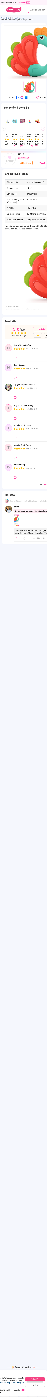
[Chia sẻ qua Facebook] (26, 97)
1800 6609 (21, 2)
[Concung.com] (13, 10)
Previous (5, 131)
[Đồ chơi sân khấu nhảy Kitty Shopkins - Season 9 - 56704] (22, 121)
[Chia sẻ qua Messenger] (21, 97)
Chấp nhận (35, 1379)
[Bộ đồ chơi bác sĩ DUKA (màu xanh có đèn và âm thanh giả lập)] (14, 121)
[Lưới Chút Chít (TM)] (7, 121)
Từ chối (35, 1385)
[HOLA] (9, 159)
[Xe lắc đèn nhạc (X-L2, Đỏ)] (37, 121)
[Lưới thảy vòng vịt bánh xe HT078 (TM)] (29, 121)
